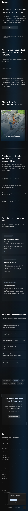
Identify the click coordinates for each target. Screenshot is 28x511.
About (3, 484)
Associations (12, 383)
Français (4, 497)
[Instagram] (7, 443)
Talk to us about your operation (9, 27)
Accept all (13, 499)
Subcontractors (12, 65)
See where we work (6, 31)
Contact (3, 487)
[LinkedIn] (3, 443)
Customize (17, 502)
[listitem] (13, 125)
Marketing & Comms (6, 380)
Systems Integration (6, 457)
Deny (21, 499)
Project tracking (20, 65)
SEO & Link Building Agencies (8, 465)
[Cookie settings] (24, 507)
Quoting (3, 68)
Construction (4, 470)
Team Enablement (5, 459)
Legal (23, 380)
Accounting (5, 383)
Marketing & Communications (8, 467)
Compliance (8, 68)
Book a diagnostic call (13, 416)
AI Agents (4, 455)
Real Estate (20, 383)
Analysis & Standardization (7, 451)
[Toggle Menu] (24, 2)
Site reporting (4, 65)
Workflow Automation (6, 453)
